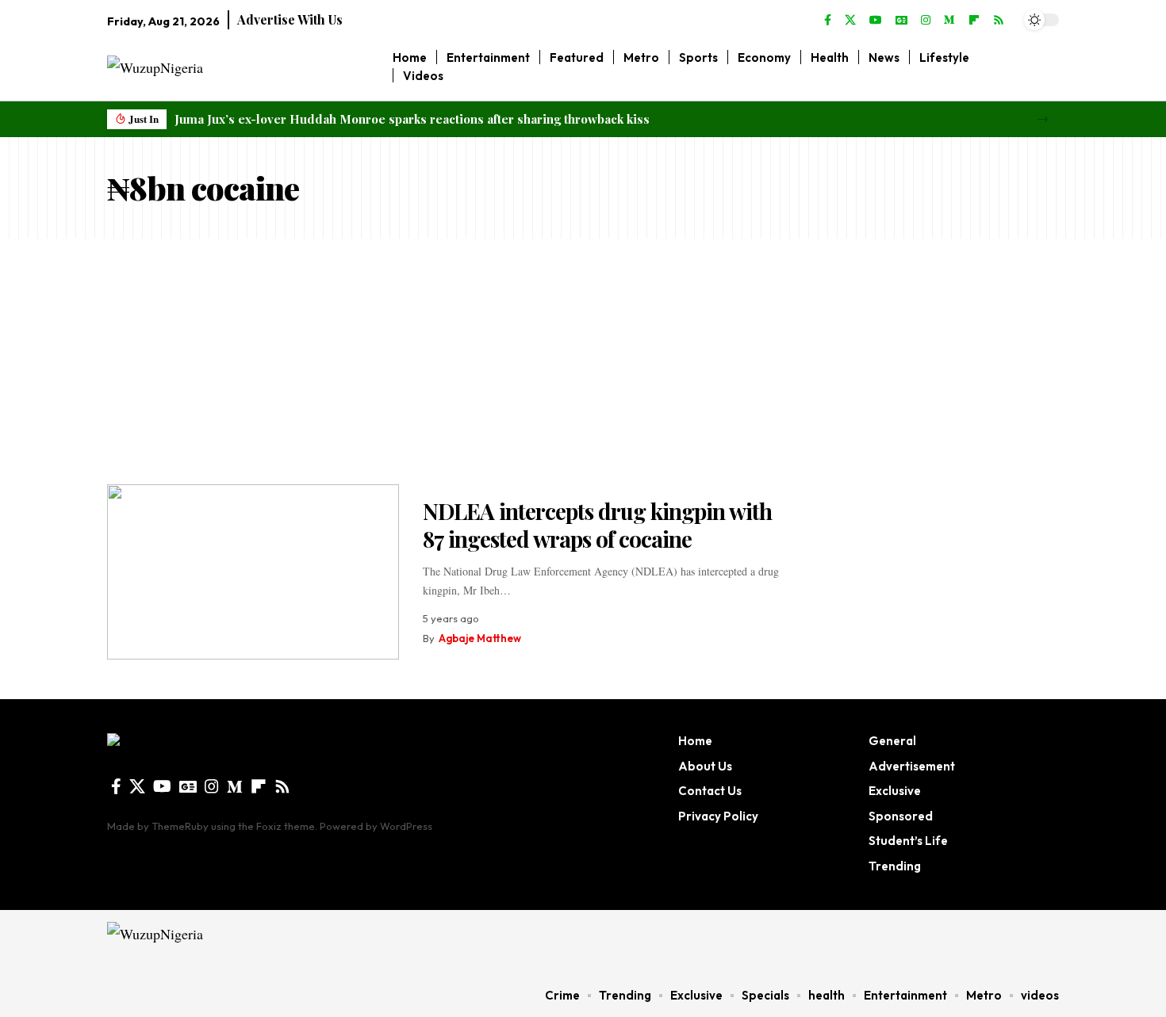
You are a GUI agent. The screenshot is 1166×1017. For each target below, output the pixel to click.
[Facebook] (827, 20)
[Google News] (901, 20)
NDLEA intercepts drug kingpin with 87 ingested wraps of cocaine (597, 524)
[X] (850, 20)
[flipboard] (974, 20)
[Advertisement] (583, 357)
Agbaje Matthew (480, 638)
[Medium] (949, 20)
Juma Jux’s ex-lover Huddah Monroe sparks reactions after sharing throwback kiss (412, 119)
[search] (1047, 67)
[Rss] (998, 20)
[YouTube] (875, 20)
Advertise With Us (290, 19)
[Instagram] (925, 20)
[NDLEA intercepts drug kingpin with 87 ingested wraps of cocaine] (253, 572)
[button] (1043, 119)
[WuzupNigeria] (207, 942)
